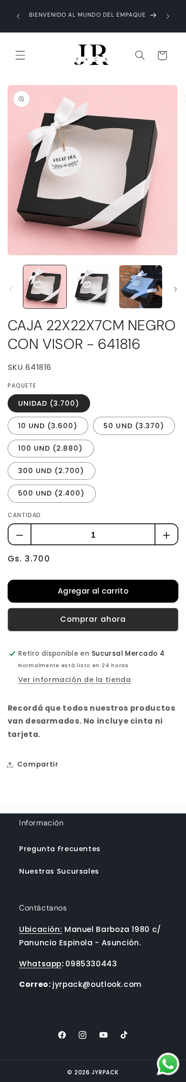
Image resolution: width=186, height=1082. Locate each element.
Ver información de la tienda (74, 679)
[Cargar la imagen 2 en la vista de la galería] (93, 286)
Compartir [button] (38, 764)
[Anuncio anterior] (18, 16)
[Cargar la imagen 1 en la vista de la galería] (44, 286)
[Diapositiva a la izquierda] (10, 289)
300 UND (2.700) (51, 471)
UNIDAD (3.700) (49, 403)
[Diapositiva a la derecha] (175, 289)
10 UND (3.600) (48, 426)
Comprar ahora (93, 619)
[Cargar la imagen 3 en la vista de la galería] (140, 286)
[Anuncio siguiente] (167, 16)
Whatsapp (40, 963)
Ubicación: (40, 929)
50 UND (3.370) (134, 426)
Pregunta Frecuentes (60, 849)
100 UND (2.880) (50, 448)
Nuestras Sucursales (59, 871)
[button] (20, 55)
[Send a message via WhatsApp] (168, 1064)
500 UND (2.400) (51, 493)
